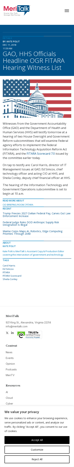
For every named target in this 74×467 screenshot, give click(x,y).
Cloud (9, 397)
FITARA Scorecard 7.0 (41, 154)
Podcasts (11, 369)
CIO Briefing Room (13, 204)
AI (7, 392)
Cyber (9, 403)
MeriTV (10, 375)
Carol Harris (9, 265)
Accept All (37, 440)
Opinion (10, 363)
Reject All (37, 459)
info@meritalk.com (16, 326)
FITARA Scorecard (12, 275)
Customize (37, 449)
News (9, 352)
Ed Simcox (8, 269)
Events (10, 357)
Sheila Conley (10, 279)
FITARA (29, 204)
